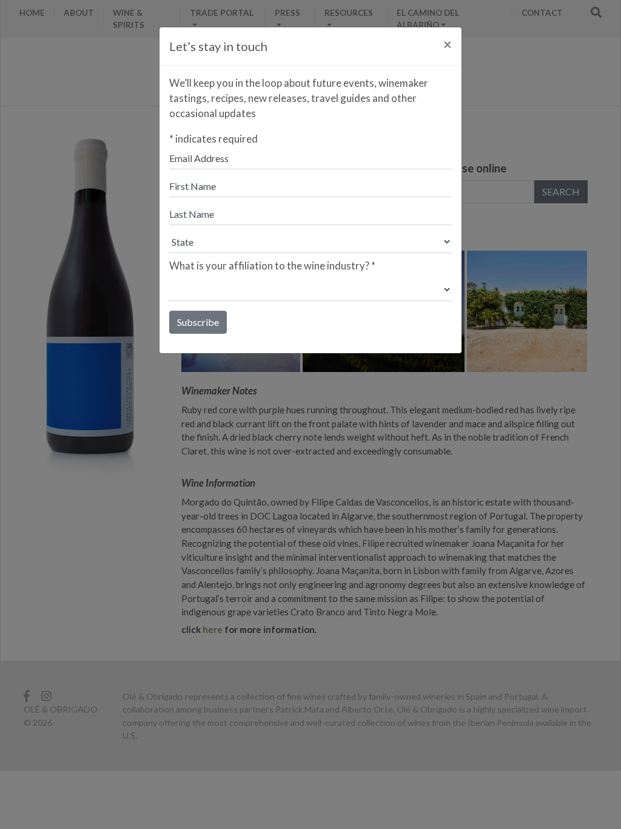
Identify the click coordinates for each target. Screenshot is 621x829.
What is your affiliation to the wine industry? (272, 265)
